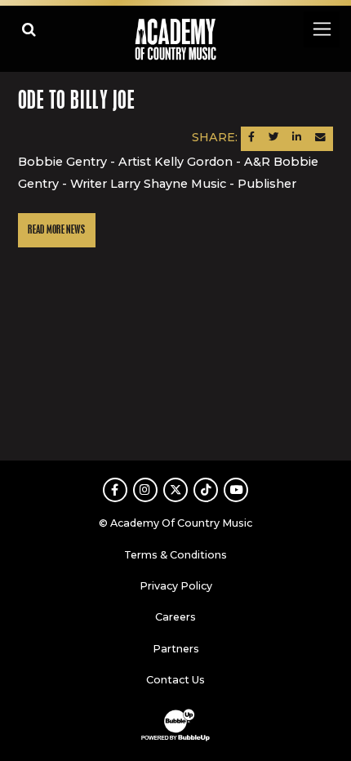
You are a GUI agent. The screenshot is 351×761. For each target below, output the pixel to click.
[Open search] (29, 29)
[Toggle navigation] (321, 29)
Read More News (56, 230)
